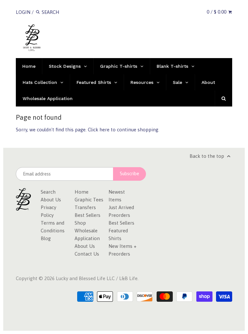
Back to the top (207, 156)
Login (23, 12)
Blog (46, 238)
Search (48, 192)
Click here (98, 129)
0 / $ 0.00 (217, 12)
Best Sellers (87, 215)
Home (81, 192)
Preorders (119, 215)
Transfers (85, 207)
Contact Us (87, 254)
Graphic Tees (89, 199)
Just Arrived (121, 207)
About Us (51, 199)
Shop (80, 223)
